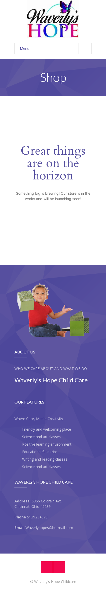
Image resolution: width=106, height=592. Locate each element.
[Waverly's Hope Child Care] (53, 19)
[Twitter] (59, 567)
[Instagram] (47, 567)
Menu (24, 48)
